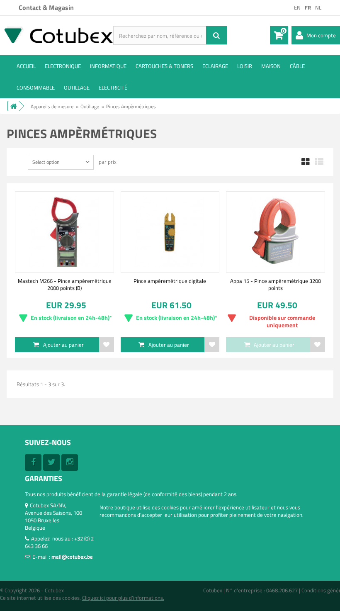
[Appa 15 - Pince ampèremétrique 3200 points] (275, 232)
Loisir (244, 66)
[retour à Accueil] (13, 106)
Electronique (63, 66)
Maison (271, 66)
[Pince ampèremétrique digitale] (170, 232)
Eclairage (215, 66)
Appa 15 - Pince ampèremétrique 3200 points (275, 284)
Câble (297, 66)
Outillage (77, 87)
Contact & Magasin (46, 7)
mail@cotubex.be (72, 557)
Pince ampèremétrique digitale (170, 281)
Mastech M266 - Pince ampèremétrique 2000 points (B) (65, 284)
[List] (319, 162)
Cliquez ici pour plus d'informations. (123, 598)
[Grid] (305, 162)
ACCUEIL (26, 66)
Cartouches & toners (164, 66)
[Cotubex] (56, 34)
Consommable (36, 87)
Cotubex (54, 590)
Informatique (108, 66)
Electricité (113, 87)
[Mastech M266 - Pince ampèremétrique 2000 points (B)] (64, 232)
